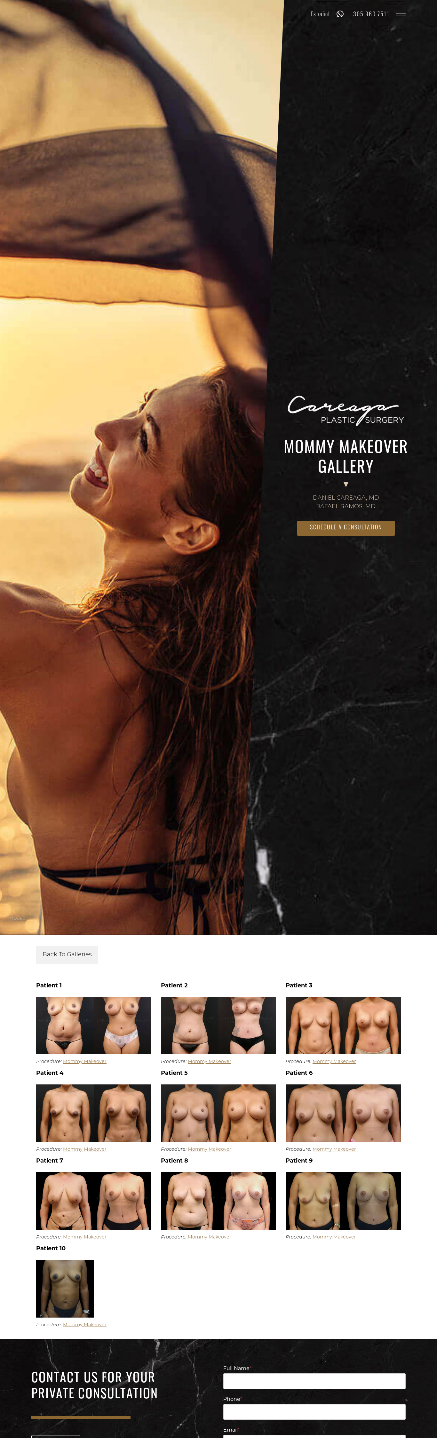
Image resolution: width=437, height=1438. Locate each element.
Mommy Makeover (85, 1061)
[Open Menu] (401, 15)
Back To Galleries (67, 955)
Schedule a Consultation (346, 528)
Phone (232, 1399)
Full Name (237, 1368)
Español (320, 15)
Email (231, 1430)
